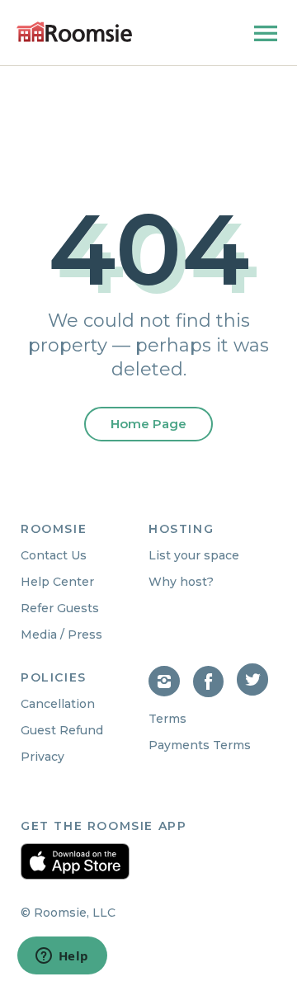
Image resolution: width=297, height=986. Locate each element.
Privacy (42, 756)
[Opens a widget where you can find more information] (61, 957)
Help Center (57, 581)
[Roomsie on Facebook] (215, 693)
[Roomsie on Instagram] (170, 693)
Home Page (148, 424)
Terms (167, 718)
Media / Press (61, 634)
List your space (193, 555)
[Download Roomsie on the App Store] (75, 861)
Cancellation (58, 703)
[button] (266, 37)
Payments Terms (199, 745)
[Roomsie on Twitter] (254, 693)
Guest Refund (62, 730)
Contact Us (54, 555)
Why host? (181, 581)
